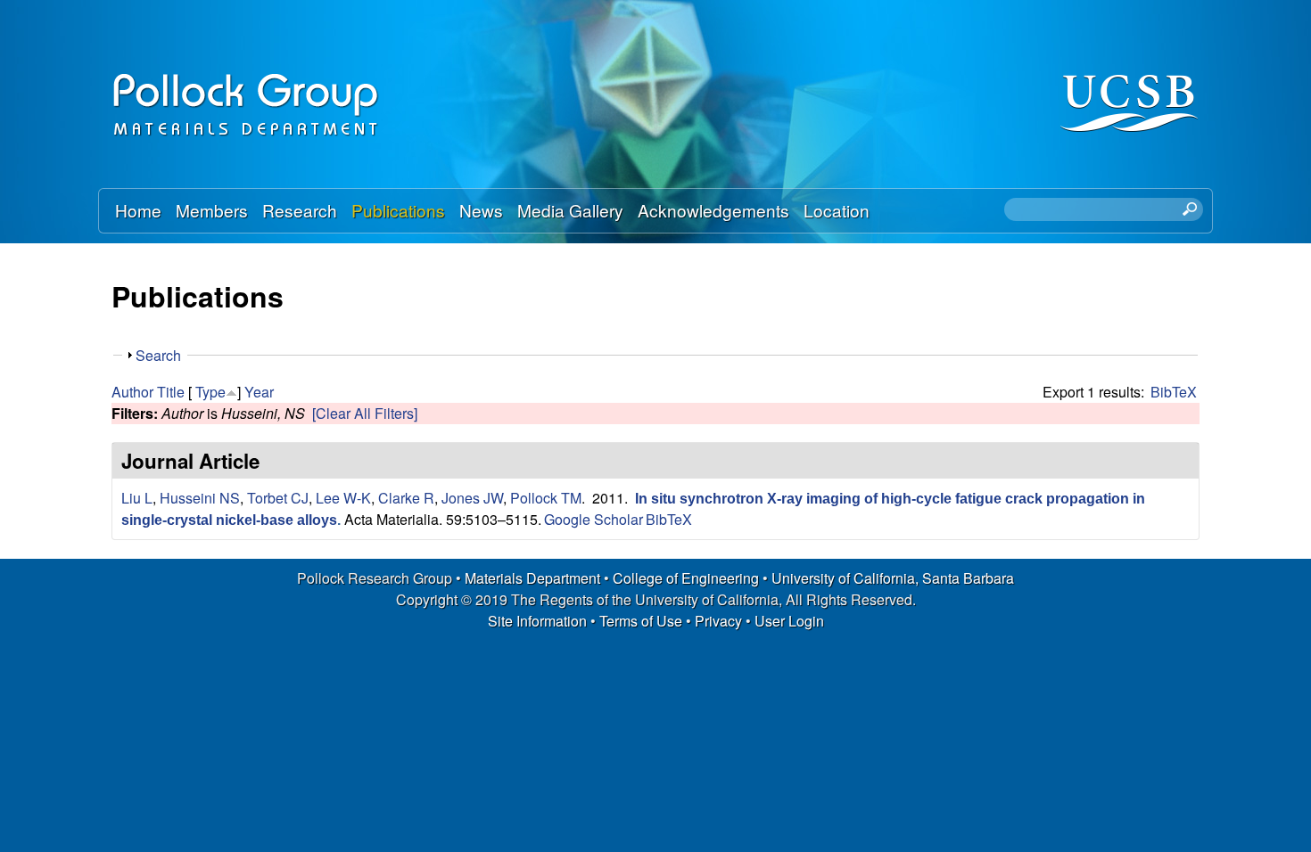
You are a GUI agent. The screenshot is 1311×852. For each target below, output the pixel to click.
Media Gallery (570, 210)
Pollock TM (545, 497)
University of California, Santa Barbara (892, 578)
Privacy (718, 620)
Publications (398, 210)
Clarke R (406, 497)
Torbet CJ (278, 497)
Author (132, 391)
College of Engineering (686, 578)
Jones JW (472, 497)
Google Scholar (593, 519)
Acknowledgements (713, 210)
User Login (789, 620)
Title (171, 391)
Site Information (537, 620)
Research (299, 210)
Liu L (137, 497)
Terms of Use (640, 620)
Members (212, 210)
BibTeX (1173, 391)
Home (138, 210)
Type (210, 391)
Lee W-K (343, 497)
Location (837, 210)
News (481, 210)
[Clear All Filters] (364, 413)
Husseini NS (200, 497)
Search (158, 355)
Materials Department (532, 578)
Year (259, 391)
